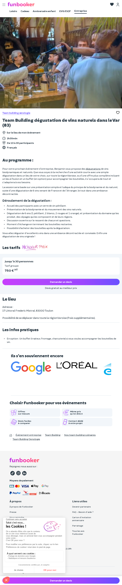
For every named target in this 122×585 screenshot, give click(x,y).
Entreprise (80, 10)
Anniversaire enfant (44, 11)
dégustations (93, 168)
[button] (112, 4)
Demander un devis (61, 281)
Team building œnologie (16, 112)
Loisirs (13, 11)
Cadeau (25, 11)
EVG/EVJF (65, 11)
